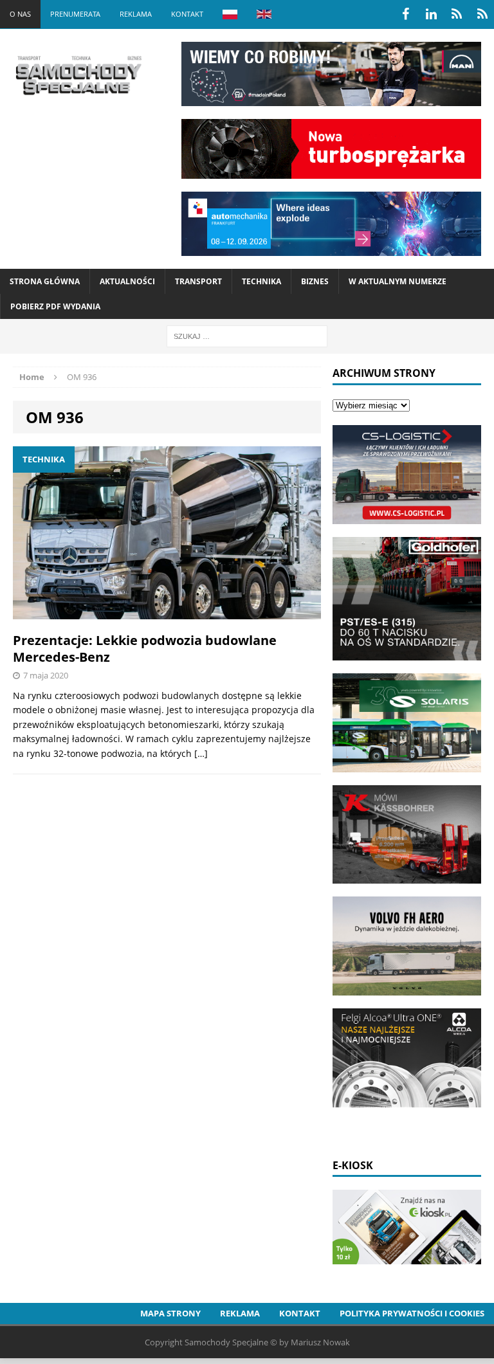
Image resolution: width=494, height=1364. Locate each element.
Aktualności (127, 281)
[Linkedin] (431, 14)
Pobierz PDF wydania (55, 306)
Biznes (315, 281)
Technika (261, 281)
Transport (198, 281)
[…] (201, 753)
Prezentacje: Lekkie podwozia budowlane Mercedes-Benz (145, 649)
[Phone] (456, 14)
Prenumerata (75, 14)
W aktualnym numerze (397, 281)
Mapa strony (170, 1313)
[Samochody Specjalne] (78, 75)
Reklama (136, 14)
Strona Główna (45, 281)
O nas (20, 14)
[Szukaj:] (247, 335)
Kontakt (187, 14)
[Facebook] (405, 14)
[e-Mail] (482, 14)
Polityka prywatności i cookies (412, 1313)
